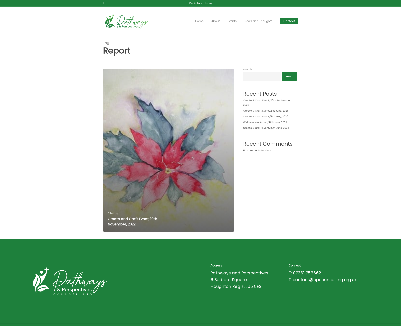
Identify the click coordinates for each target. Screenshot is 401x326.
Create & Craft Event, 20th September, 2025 (267, 103)
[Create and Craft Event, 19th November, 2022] (168, 150)
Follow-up (113, 213)
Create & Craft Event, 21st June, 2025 (266, 111)
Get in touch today (200, 3)
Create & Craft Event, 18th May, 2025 (265, 116)
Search (247, 69)
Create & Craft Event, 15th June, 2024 (266, 128)
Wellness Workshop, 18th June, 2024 (265, 122)
